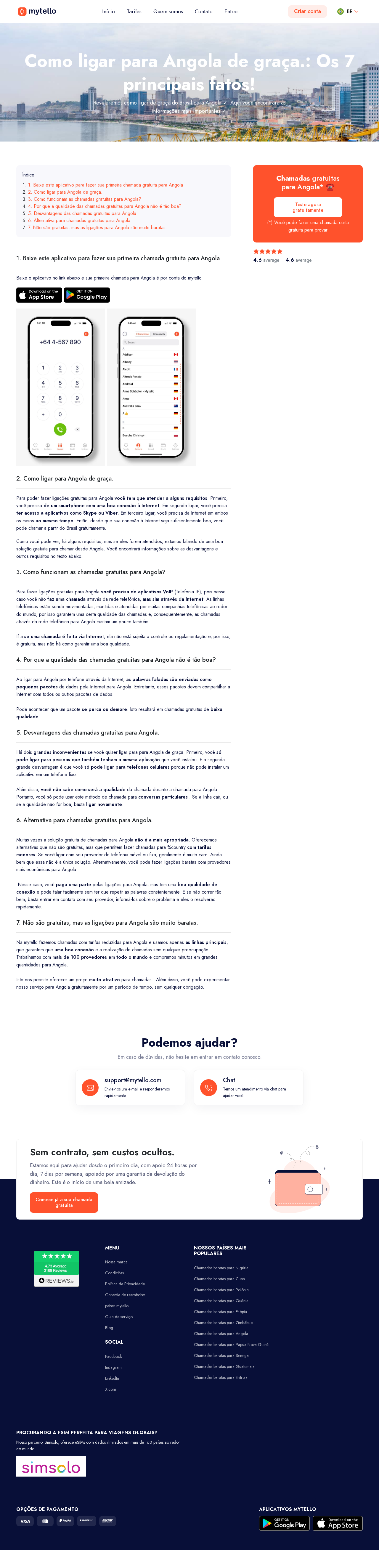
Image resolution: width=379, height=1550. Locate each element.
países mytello (117, 1306)
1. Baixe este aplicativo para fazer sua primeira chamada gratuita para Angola (105, 184)
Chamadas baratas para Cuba (219, 1279)
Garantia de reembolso (125, 1295)
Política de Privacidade (125, 1284)
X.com (110, 1389)
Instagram (113, 1367)
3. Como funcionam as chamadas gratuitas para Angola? (84, 199)
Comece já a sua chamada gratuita (64, 1202)
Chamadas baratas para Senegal (222, 1355)
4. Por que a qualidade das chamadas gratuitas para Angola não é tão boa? (105, 206)
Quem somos (168, 11)
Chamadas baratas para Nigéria (221, 1268)
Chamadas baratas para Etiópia (220, 1312)
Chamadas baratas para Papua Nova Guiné (231, 1344)
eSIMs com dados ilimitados (99, 1442)
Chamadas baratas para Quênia (221, 1301)
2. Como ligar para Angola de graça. (65, 192)
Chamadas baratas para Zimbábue (223, 1323)
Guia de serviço (119, 1317)
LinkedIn (112, 1378)
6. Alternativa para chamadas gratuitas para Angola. (80, 220)
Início (111, 11)
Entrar (231, 11)
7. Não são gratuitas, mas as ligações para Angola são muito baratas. (97, 227)
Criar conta (307, 11)
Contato (204, 11)
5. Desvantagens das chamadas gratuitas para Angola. (83, 213)
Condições (114, 1273)
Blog (109, 1328)
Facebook (113, 1356)
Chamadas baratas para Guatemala (224, 1366)
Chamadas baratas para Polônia (221, 1290)
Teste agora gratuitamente (308, 207)
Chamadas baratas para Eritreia (221, 1377)
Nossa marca (116, 1262)
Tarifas (134, 11)
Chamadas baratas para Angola (221, 1334)
